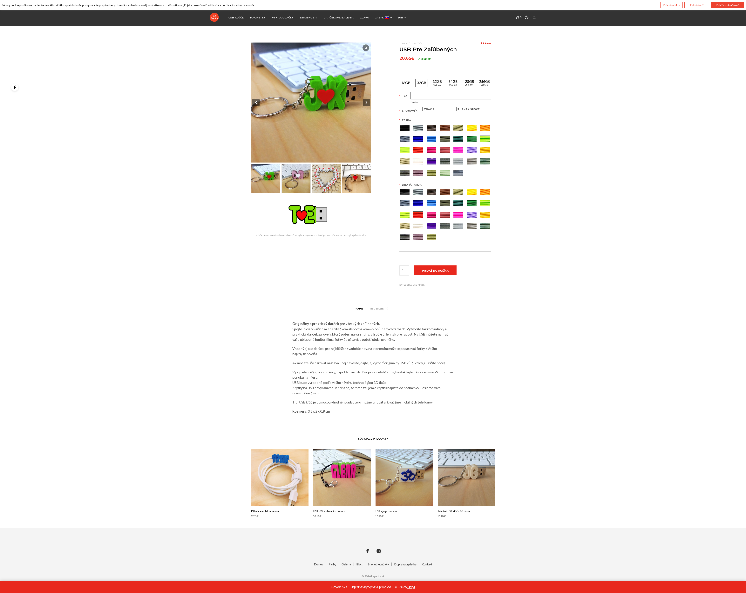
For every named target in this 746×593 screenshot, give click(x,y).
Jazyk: (380, 17)
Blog (359, 564)
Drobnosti (308, 17)
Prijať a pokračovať (727, 5)
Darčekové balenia (338, 17)
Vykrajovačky (283, 17)
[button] (518, 17)
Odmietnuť (696, 5)
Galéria (346, 564)
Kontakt (427, 564)
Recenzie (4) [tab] (379, 308)
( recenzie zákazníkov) (485, 45)
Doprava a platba (405, 564)
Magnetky (258, 17)
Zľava (364, 17)
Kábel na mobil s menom (265, 511)
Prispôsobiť (670, 5)
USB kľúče (236, 17)
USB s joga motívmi (386, 511)
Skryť (411, 587)
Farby (332, 564)
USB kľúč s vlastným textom (329, 511)
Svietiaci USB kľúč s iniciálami (454, 511)
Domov (403, 43)
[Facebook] (14, 87)
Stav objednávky (378, 564)
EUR (400, 17)
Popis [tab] (359, 308)
